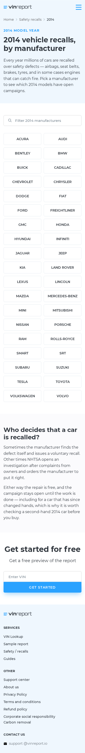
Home (9, 19)
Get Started (42, 587)
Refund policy (15, 709)
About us (11, 687)
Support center (17, 679)
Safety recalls (30, 19)
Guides (9, 658)
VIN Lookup (13, 636)
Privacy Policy (15, 694)
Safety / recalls (16, 651)
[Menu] (78, 7)
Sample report (16, 644)
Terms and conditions (22, 701)
